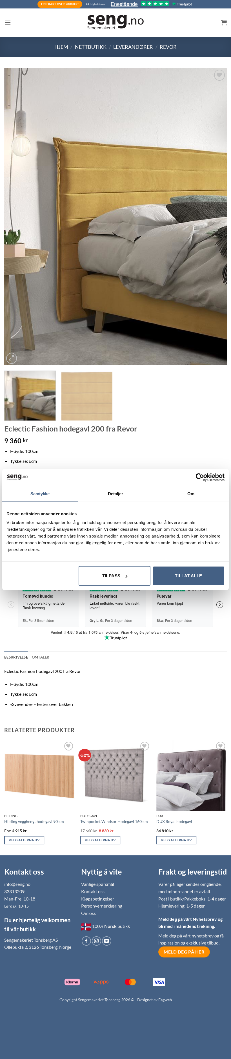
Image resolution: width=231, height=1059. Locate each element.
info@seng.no (17, 884)
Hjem (61, 47)
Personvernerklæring (101, 905)
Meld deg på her (184, 951)
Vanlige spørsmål (97, 884)
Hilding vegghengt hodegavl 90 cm (34, 821)
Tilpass (111, 575)
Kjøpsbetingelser (97, 898)
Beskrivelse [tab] (16, 657)
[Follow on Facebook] (86, 941)
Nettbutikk (90, 47)
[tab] (41, 657)
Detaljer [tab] (115, 493)
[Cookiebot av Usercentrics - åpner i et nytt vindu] (200, 477)
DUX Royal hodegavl (174, 821)
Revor (168, 47)
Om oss (88, 913)
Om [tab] (190, 493)
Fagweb (165, 999)
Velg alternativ (24, 840)
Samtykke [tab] (40, 493)
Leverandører (133, 47)
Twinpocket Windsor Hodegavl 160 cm (114, 821)
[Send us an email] (106, 941)
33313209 (14, 891)
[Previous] (16, 216)
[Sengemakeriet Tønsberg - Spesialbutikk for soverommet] (115, 22)
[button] (7, 22)
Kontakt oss (93, 891)
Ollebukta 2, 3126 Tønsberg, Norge (37, 947)
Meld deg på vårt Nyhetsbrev (188, 919)
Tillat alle (188, 575)
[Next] (215, 216)
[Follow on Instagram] (96, 941)
